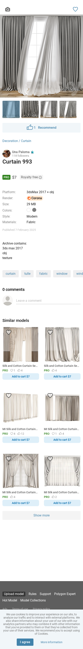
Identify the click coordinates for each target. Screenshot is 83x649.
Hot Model (9, 600)
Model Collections (33, 600)
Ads (4, 609)
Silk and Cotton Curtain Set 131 (61, 365)
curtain (11, 274)
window (61, 274)
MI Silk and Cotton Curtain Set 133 (20, 492)
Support (45, 594)
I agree (25, 642)
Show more (41, 515)
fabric (43, 274)
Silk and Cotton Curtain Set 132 (20, 365)
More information (51, 642)
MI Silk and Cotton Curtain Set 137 (61, 429)
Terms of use (20, 609)
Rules (32, 594)
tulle (27, 274)
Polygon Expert (65, 594)
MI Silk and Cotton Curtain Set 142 (20, 429)
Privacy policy (41, 609)
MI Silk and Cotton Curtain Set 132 (61, 492)
